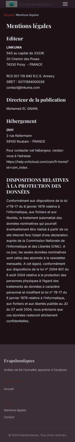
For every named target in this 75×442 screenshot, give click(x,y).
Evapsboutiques (36, 4)
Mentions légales (15, 410)
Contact (9, 417)
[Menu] (65, 4)
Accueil (8, 15)
